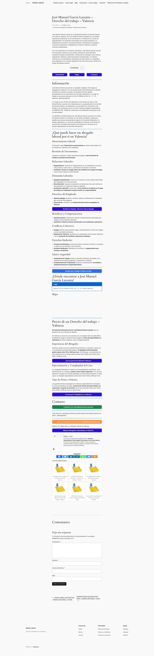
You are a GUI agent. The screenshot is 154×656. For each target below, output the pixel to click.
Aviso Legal (69, 3)
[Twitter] (65, 456)
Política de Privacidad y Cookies (117, 3)
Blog (76, 3)
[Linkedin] (71, 456)
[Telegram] (89, 456)
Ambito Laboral (38, 3)
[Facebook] (59, 456)
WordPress (36, 646)
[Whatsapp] (83, 456)
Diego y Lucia (66, 25)
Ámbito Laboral (58, 3)
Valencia (84, 27)
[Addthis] (53, 449)
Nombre (55, 560)
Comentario (56, 542)
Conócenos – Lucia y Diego (88, 3)
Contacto (102, 3)
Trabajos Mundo (77, 27)
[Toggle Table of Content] (81, 68)
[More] (95, 456)
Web (53, 575)
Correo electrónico (58, 568)
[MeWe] (77, 456)
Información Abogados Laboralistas (63, 27)
